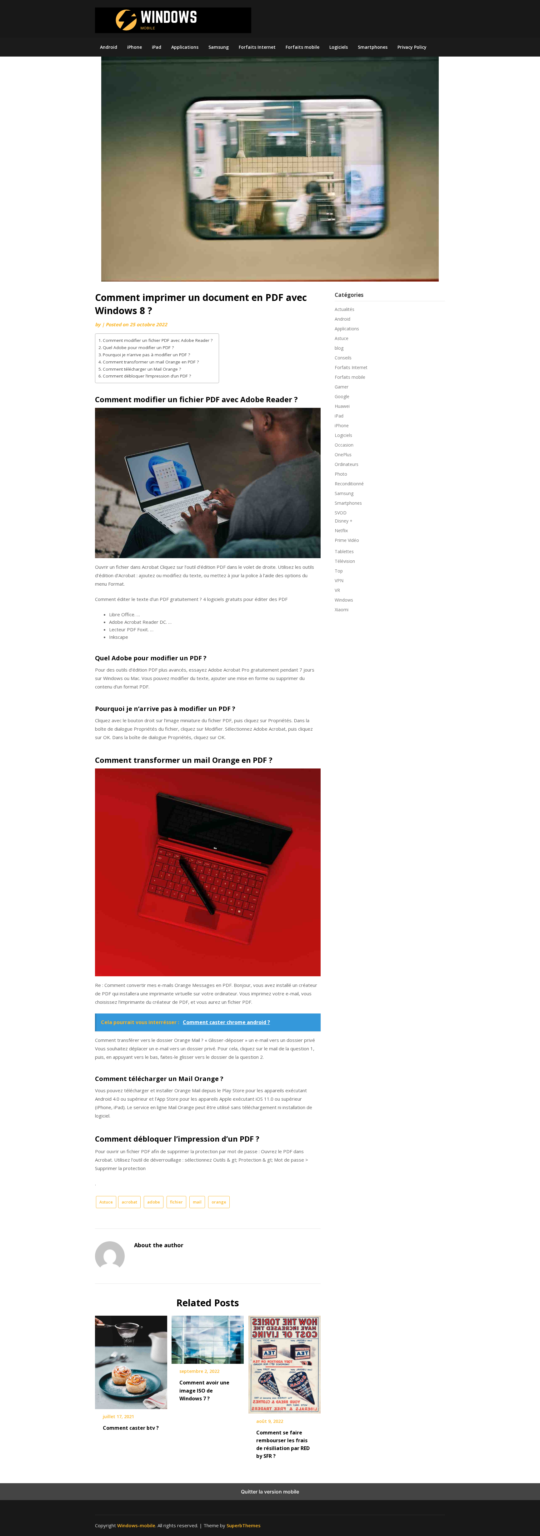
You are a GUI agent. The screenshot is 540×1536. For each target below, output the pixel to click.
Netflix (341, 530)
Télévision (345, 561)
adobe (153, 1202)
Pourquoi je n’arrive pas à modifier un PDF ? (146, 355)
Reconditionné (349, 484)
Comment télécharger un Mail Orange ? (142, 369)
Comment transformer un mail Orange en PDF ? (151, 362)
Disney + (343, 521)
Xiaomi (341, 610)
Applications (184, 47)
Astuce (106, 1202)
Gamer (341, 387)
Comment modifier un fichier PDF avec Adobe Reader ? (157, 340)
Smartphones (373, 47)
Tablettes (344, 551)
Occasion (344, 445)
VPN (339, 580)
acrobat (129, 1202)
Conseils (343, 358)
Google (342, 396)
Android (108, 47)
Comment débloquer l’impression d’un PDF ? (147, 376)
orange (219, 1202)
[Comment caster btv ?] (131, 1360)
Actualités (344, 309)
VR (337, 590)
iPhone (134, 47)
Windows (344, 600)
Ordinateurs (346, 464)
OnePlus (343, 455)
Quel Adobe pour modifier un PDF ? (138, 347)
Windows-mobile (136, 1525)
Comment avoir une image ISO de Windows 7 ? (204, 1390)
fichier (176, 1202)
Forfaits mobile (302, 47)
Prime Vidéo (347, 540)
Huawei (342, 406)
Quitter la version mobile (270, 1491)
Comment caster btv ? (131, 1427)
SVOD (341, 513)
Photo (341, 474)
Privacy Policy (412, 47)
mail (197, 1202)
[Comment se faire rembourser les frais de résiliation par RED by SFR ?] (284, 1362)
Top (339, 571)
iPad (156, 47)
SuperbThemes (244, 1525)
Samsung (218, 47)
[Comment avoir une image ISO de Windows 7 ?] (208, 1337)
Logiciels (338, 47)
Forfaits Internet (257, 47)
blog (339, 348)
